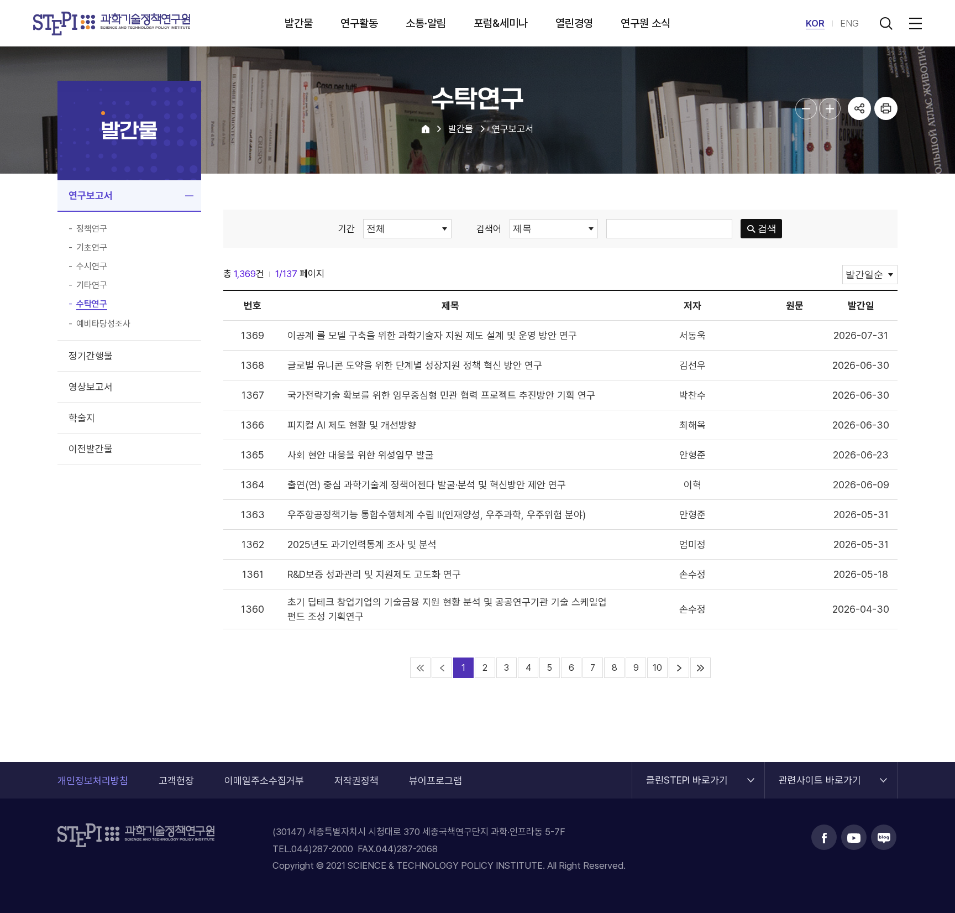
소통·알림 (426, 23)
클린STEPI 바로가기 (687, 774)
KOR (815, 23)
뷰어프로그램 (435, 780)
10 (657, 667)
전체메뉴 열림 (913, 23)
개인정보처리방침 (92, 780)
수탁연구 (91, 304)
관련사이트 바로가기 (820, 774)
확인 (454, 727)
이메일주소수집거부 (264, 780)
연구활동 (359, 23)
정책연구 (91, 229)
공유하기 (859, 108)
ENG (849, 23)
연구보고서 (91, 195)
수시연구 (91, 267)
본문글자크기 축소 (806, 108)
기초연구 (91, 248)
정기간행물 (91, 356)
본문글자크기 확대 (830, 108)
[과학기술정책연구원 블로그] (883, 837)
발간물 (299, 23)
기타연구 (91, 285)
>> (700, 668)
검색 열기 (886, 23)
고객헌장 (176, 780)
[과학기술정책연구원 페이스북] (824, 837)
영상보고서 (91, 387)
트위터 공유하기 (859, 157)
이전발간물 (91, 449)
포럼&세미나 (501, 23)
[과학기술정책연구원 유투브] (854, 837)
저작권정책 (356, 780)
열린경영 (574, 23)
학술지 (82, 418)
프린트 (886, 108)
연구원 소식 (645, 23)
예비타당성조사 (103, 324)
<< (420, 668)
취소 (484, 727)
